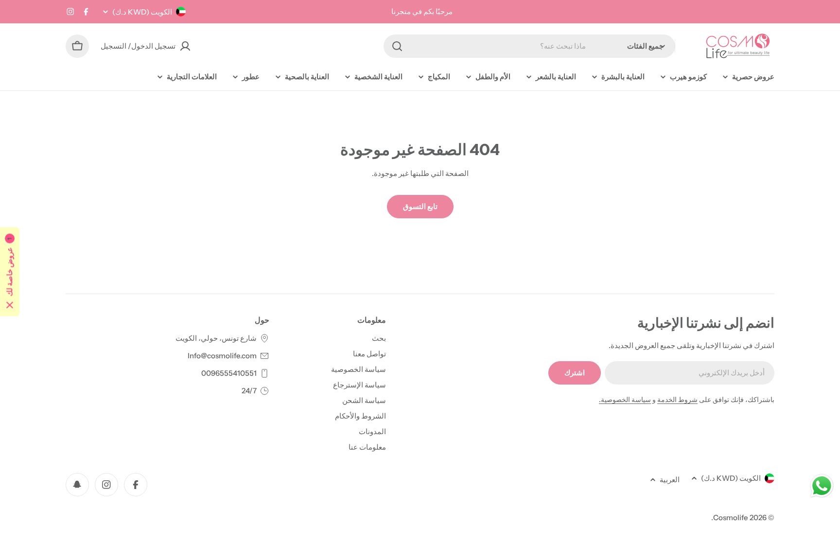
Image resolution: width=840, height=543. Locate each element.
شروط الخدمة (677, 399)
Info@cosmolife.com (222, 355)
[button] (9, 271)
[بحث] (397, 46)
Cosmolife (730, 517)
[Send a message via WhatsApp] (821, 486)
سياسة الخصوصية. (625, 399)
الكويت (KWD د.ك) (142, 12)
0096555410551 (229, 373)
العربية (670, 479)
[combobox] (529, 46)
